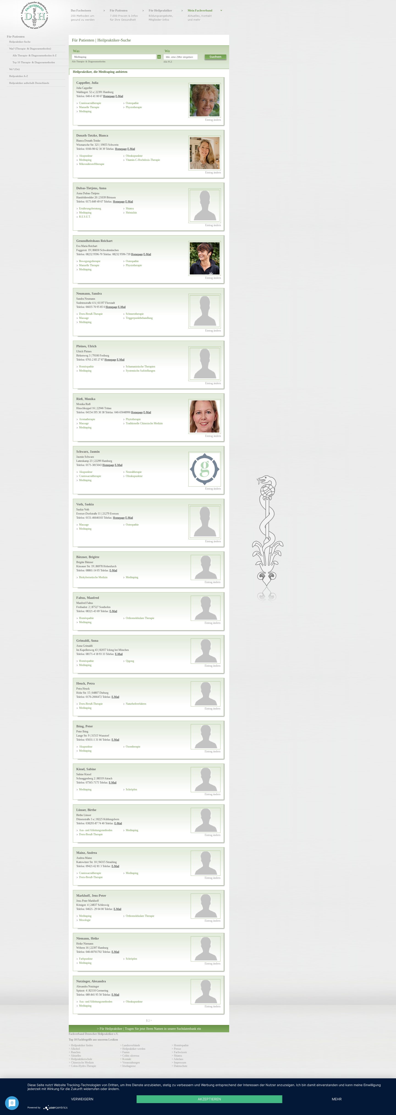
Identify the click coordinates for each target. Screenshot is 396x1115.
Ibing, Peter (84, 726)
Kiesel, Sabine (86, 769)
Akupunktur (85, 155)
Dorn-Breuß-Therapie (91, 313)
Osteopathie (132, 103)
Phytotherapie (133, 419)
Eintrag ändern (213, 119)
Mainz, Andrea (86, 853)
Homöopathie (86, 366)
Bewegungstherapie (89, 261)
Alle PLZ (167, 61)
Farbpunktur (86, 958)
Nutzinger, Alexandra (91, 981)
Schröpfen (131, 789)
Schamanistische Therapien (140, 366)
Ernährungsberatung (90, 208)
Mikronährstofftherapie (91, 164)
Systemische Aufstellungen (140, 370)
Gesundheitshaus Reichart (94, 241)
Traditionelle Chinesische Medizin (144, 423)
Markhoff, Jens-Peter (91, 895)
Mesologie (85, 920)
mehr (337, 1099)
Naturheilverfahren (136, 703)
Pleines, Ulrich (86, 346)
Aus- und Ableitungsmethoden (95, 830)
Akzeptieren (209, 1099)
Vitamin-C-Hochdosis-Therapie (143, 160)
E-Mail (119, 96)
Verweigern (82, 1099)
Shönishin (131, 212)
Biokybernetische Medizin (93, 577)
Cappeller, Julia (87, 83)
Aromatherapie (87, 419)
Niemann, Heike (87, 938)
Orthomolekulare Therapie (140, 618)
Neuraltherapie (134, 472)
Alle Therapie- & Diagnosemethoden (88, 61)
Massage (84, 318)
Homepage (109, 96)
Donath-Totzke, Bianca (92, 135)
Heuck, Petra (85, 683)
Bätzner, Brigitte (87, 557)
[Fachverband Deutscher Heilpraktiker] (34, 28)
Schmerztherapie (135, 313)
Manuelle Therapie (89, 107)
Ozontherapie (133, 746)
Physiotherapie (134, 107)
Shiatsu (130, 208)
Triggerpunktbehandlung (139, 318)
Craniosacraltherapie (90, 103)
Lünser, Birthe (86, 810)
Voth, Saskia (85, 504)
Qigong (130, 661)
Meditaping (85, 111)
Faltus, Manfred (87, 598)
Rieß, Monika (85, 399)
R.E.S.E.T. (85, 216)
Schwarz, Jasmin (88, 451)
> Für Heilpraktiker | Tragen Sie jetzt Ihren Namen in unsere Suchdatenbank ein (149, 1028)
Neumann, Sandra (89, 293)
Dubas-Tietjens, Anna (91, 188)
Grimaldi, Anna (87, 640)
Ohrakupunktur (134, 155)
